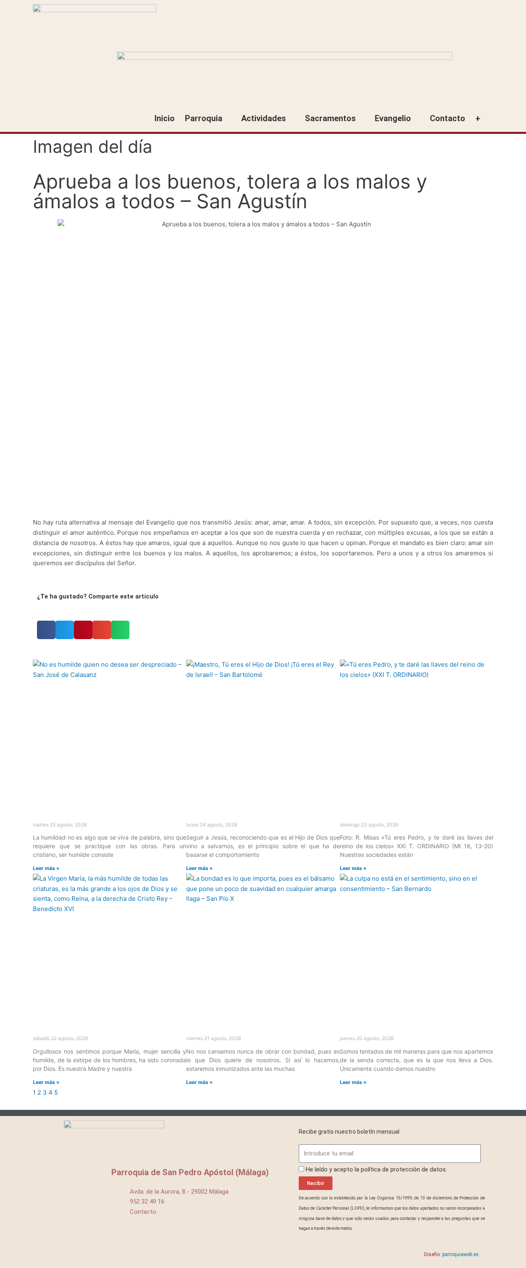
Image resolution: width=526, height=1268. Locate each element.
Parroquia (203, 118)
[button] (46, 630)
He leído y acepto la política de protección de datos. (376, 1169)
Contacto (447, 118)
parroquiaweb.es (460, 1254)
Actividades (263, 118)
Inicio (165, 118)
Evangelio (393, 118)
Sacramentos (330, 118)
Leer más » (46, 868)
